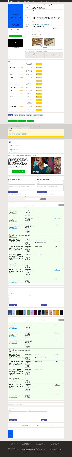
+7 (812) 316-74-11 (57, 355)
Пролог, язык (38, 448)
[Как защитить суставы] (13, 312)
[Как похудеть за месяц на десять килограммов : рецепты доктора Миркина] (61, 312)
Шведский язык (10, 451)
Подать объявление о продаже (43, 179)
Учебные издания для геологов (55, 448)
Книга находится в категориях (16, 152)
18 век (28, 1)
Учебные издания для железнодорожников (25, 452)
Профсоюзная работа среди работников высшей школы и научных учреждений (57, 452)
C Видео (57, 1)
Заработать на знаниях (38, 115)
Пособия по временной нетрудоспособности (40, 451)
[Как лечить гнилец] (28, 312)
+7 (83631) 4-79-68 (57, 269)
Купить (15, 35)
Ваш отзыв (10, 291)
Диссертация (47, 24)
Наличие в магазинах (14, 149)
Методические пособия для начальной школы (28, 448)
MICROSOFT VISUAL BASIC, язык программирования (27, 444)
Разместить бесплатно (41, 192)
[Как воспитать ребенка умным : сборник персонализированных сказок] (24, 312)
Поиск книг (19, 1)
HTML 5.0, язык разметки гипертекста (14, 449)
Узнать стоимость (21, 120)
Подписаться (42, 198)
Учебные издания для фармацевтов (56, 449)
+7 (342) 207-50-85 (57, 224)
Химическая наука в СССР (12, 448)
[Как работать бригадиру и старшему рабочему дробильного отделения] (10, 312)
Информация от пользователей (16, 150)
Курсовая (37, 24)
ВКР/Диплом (42, 24)
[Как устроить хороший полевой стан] (46, 312)
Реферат (33, 24)
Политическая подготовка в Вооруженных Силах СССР (54, 444)
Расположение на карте (13, 213)
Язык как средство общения (40, 449)
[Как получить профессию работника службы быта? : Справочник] (32, 312)
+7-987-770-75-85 (57, 278)
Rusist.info (12, 1)
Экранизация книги (15, 47)
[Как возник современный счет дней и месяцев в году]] (43, 312)
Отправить (44, 305)
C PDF (53, 1)
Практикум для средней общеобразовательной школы (41, 444)
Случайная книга (47, 1)
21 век (41, 1)
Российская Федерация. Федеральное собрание (42, 446)
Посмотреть (38, 64)
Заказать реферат (12, 120)
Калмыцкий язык (10, 447)
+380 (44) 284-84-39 (57, 209)
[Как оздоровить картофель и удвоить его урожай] (21, 312)
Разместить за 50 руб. (13, 192)
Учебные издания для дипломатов (28, 450)
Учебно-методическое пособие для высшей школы (14, 444)
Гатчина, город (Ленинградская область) (29, 449)
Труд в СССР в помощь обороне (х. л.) (14, 445)
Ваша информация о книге (13, 408)
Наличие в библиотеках (14, 145)
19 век (32, 1)
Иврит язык (24, 445)
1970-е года (25, 425)
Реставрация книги (35, 36)
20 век (36, 1)
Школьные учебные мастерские (55, 450)
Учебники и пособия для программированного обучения (55, 446)
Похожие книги (13, 148)
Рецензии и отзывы (14, 146)
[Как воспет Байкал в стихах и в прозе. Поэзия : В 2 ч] (54, 312)
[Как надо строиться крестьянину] (50, 312)
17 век (24, 1)
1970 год (11, 425)
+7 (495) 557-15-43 (57, 217)
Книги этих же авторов (14, 144)
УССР (52, 425)
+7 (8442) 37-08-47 (57, 246)
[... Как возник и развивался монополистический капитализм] (57, 312)
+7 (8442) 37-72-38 (57, 247)
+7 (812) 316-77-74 (57, 239)
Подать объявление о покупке (14, 179)
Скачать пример (30, 120)
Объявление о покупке (14, 142)
